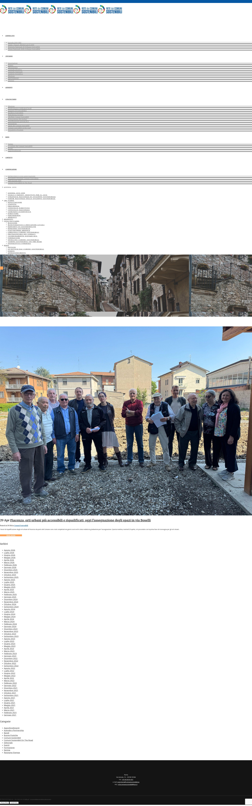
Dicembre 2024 (10, 599)
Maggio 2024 (9, 616)
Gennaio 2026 (10, 567)
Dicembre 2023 (10, 629)
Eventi (6, 745)
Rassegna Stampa (12, 752)
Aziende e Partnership (14, 730)
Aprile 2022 (9, 678)
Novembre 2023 (11, 631)
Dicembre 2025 (10, 570)
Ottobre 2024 (10, 604)
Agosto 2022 (9, 668)
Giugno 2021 (9, 702)
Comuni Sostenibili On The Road (18, 740)
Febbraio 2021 (10, 712)
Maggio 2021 (9, 705)
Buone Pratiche (11, 735)
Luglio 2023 (9, 641)
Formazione (9, 747)
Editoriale (8, 742)
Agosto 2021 (9, 698)
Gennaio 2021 (10, 715)
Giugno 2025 (9, 584)
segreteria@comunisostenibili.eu (128, 782)
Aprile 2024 (9, 619)
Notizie (7, 750)
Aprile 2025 (9, 589)
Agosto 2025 (9, 579)
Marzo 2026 (9, 562)
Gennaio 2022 (10, 685)
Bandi (6, 733)
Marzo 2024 (9, 621)
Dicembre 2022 (10, 658)
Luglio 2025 (9, 582)
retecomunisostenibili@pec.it (127, 784)
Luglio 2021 (9, 700)
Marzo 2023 (9, 651)
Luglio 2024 (9, 611)
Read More (10, 535)
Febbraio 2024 (10, 624)
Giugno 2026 (9, 555)
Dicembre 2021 (10, 688)
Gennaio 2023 (10, 656)
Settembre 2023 (11, 636)
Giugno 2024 (9, 614)
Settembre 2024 (11, 606)
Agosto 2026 (9, 550)
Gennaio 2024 (10, 626)
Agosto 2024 (9, 609)
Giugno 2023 (9, 643)
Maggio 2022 (9, 675)
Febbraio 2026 (10, 565)
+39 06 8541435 (127, 780)
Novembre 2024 (11, 602)
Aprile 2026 (9, 560)
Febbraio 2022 (10, 683)
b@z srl (27, 799)
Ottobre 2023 (10, 634)
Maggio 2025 (9, 587)
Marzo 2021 (9, 710)
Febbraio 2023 (10, 653)
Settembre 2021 (11, 695)
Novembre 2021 (11, 690)
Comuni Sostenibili (21, 526)
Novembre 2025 (11, 572)
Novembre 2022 (11, 661)
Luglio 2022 (9, 670)
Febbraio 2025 (10, 594)
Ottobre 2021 (10, 693)
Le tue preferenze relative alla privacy (40, 799)
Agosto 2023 (9, 638)
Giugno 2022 (9, 673)
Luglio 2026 (9, 552)
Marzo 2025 (9, 592)
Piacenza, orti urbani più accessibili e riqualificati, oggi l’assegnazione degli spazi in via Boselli (80, 520)
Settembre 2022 (11, 666)
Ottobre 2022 (10, 663)
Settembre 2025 (11, 577)
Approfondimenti (11, 728)
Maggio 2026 (9, 557)
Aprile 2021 (9, 707)
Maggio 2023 (9, 646)
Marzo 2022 (9, 680)
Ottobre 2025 (10, 574)
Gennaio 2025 (10, 597)
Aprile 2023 (9, 648)
